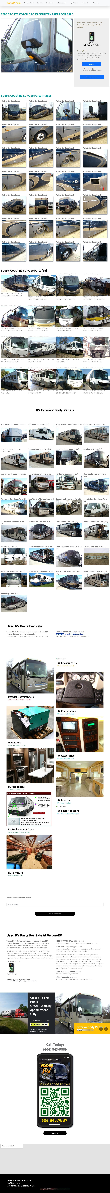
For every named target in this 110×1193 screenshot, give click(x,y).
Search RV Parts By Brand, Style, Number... (19, 897)
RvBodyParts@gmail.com (73, 947)
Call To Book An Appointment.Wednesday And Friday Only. (38, 1029)
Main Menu (55, 1131)
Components (62, 3)
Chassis (39, 3)
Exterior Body (28, 3)
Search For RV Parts (55, 914)
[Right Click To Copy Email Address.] (92, 69)
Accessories (85, 3)
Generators (50, 3)
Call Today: (55, 1042)
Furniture (96, 3)
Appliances (73, 3)
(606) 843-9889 (79, 632)
